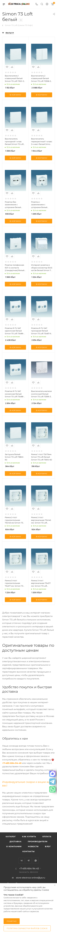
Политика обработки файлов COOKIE (27, 928)
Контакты (28, 851)
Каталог (11, 836)
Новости (33, 846)
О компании (14, 846)
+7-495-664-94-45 (29, 869)
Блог (48, 846)
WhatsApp (36, 861)
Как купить (29, 836)
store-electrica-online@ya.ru (30, 877)
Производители (37, 841)
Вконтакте (21, 861)
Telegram (29, 861)
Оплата (46, 836)
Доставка (15, 841)
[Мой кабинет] (47, 4)
